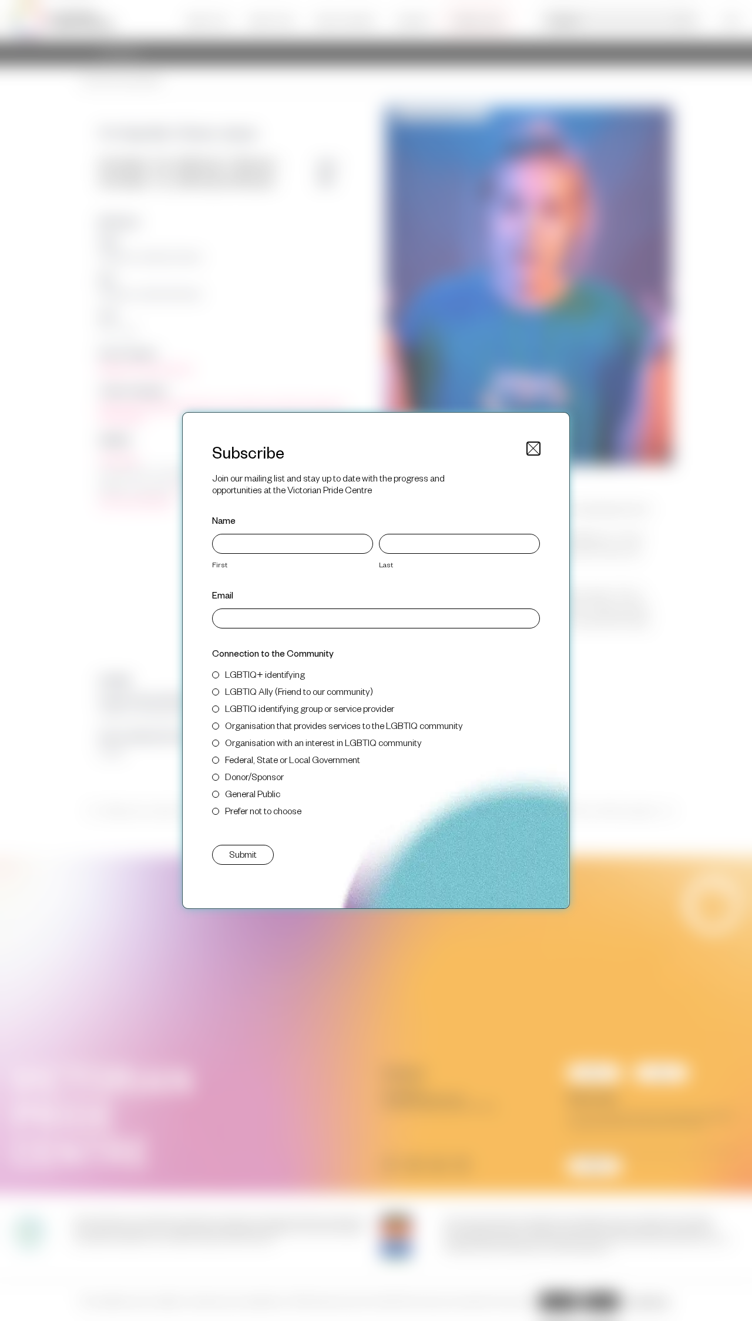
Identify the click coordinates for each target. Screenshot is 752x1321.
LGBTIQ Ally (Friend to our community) (299, 691)
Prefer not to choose (263, 810)
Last (386, 564)
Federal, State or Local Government (292, 759)
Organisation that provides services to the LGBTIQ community (344, 725)
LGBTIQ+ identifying (265, 674)
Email (222, 594)
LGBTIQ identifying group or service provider (309, 708)
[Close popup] (533, 448)
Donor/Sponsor (254, 776)
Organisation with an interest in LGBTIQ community (323, 742)
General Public (252, 793)
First (219, 564)
